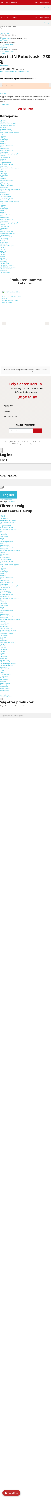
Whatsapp (26, 71)
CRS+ (1, 134)
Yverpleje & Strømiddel (6, 231)
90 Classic (3, 240)
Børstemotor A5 (4, 200)
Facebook (2, 697)
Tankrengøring (4, 228)
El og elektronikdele (5, 129)
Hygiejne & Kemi (7, 302)
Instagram (9, 697)
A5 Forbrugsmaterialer (6, 198)
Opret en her (11, 501)
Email (3, 460)
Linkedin (20, 71)
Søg (48, 715)
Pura (1, 147)
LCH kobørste (3, 260)
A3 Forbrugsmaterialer (6, 131)
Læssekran (3, 251)
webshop (25, 109)
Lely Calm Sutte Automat (7, 265)
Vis (2, 487)
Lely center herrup (9, 2)
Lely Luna (2, 258)
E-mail (10, 71)
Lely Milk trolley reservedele (8, 267)
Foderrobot (3, 249)
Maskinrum (3, 143)
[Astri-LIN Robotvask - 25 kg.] (25, 292)
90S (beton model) (5, 242)
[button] (41, 2)
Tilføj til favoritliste (16, 297)
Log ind (8, 495)
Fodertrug (3, 136)
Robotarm (3, 127)
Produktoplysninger (5, 104)
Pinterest (15, 71)
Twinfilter (2, 155)
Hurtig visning (6, 297)
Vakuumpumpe (4, 152)
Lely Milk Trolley (4, 263)
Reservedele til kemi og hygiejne (9, 132)
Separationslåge (4, 148)
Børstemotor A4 (4, 166)
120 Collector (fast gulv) (7, 246)
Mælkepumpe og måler (6, 145)
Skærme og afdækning (6, 150)
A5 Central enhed (5, 194)
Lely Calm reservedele (6, 269)
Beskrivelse (3, 93)
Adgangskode (8, 475)
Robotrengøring (4, 230)
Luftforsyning (3, 138)
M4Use (2, 141)
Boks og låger (4, 140)
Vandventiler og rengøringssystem (10, 154)
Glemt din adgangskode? (7, 499)
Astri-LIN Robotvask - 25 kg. (10, 300)
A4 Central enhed (5, 161)
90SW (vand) (3, 244)
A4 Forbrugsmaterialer (6, 164)
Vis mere (4, 299)
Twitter (6, 71)
